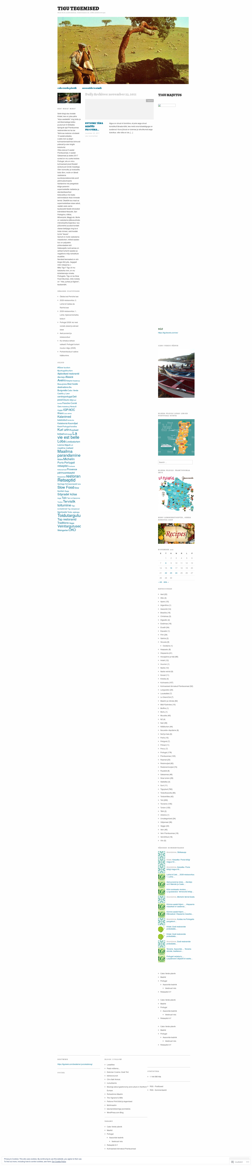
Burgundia (62, 390)
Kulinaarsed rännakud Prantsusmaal (174, 686)
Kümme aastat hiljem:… (176, 904)
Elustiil (163, 627)
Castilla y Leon (63, 393)
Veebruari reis (170, 988)
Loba (61, 441)
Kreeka (163, 678)
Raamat (163, 759)
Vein (162, 829)
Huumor (163, 664)
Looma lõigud (63, 444)
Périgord (163, 741)
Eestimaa (164, 623)
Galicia (163, 638)
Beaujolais (62, 384)
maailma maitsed (65, 447)
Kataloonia (62, 423)
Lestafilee (111, 1064)
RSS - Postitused (156, 1086)
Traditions (63, 522)
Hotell (162, 660)
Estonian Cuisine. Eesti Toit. (118, 1072)
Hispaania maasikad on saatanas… (180, 905)
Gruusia (163, 642)
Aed (162, 594)
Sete (79, 484)
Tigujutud (150, 100)
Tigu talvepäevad (73, 509)
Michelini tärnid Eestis (186, 897)
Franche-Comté (69, 403)
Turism (163, 807)
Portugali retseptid (66, 464)
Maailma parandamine (68, 453)
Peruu (162, 748)
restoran (73, 476)
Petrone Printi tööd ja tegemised (119, 1101)
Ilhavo (60, 413)
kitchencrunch (112, 1075)
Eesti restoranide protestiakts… (176, 927)
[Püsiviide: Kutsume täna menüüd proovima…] (119, 110)
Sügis (59, 498)
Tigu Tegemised (78, 8)
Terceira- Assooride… (175, 949)
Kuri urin (63, 429)
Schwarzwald (71, 483)
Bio (70, 387)
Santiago (61, 483)
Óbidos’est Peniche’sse (69, 296)
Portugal (163, 752)
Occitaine (166, 645)
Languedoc (164, 689)
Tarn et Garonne (73, 498)
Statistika (164, 781)
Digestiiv (163, 620)
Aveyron (69, 380)
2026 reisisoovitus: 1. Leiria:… (181, 875)
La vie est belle (68, 435)
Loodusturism (73, 441)
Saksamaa (164, 774)
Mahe (60, 459)
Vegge (71, 523)
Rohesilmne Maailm (115, 1094)
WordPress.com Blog (115, 1112)
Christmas (164, 616)
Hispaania (164, 653)
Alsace (69, 377)
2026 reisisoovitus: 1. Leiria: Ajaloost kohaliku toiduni (69, 315)
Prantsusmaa (165, 756)
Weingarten (62, 530)
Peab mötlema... (113, 1068)
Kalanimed (64, 416)
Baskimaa (76, 381)
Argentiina (164, 605)
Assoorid (163, 609)
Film (162, 634)
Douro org (68, 399)
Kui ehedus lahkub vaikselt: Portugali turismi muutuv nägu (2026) (69, 344)
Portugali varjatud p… (175, 956)
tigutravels (62, 511)
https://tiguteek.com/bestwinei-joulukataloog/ (74, 1064)
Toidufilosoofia (166, 792)
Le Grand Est (165, 697)
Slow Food (65, 487)
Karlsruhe (70, 420)
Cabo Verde (73, 390)
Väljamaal (164, 822)
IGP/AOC (69, 409)
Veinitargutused (69, 525)
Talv (64, 498)
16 (171, 568)
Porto (60, 462)
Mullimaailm (112, 1105)
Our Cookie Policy (59, 1161)
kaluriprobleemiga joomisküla (118, 1108)
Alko (162, 598)
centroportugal (64, 396)
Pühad (163, 745)
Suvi (162, 785)
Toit (161, 800)
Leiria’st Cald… (173, 874)
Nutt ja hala (164, 734)
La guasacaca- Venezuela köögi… (180, 891)
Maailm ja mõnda (167, 701)
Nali (162, 723)
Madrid (163, 977)
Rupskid (163, 770)
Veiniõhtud (164, 837)
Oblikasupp (181, 852)
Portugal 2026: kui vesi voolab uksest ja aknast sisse (69, 326)
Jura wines (68, 413)
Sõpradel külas (67, 494)
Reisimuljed (165, 763)
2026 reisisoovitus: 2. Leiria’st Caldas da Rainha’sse (68, 304)
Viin (161, 840)
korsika (73, 426)
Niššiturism (164, 726)
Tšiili (162, 811)
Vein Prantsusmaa (167, 833)
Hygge (60, 410)
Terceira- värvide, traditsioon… (179, 950)
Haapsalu (164, 649)
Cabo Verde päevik (67, 88)
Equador (163, 631)
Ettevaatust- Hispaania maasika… (180, 914)
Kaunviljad (73, 423)
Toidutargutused (72, 515)
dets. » (166, 582)
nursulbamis (112, 1083)
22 (166, 573)
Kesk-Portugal (63, 426)
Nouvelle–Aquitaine (168, 730)
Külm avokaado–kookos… (177, 889)
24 (176, 573)
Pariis (162, 737)
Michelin (69, 459)
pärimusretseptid (66, 472)
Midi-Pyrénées (166, 704)
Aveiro (61, 380)
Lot (71, 445)
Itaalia (162, 667)
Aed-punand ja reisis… (176, 882)
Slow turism (165, 778)
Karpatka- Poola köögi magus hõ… (178, 860)
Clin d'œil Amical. (114, 1079)
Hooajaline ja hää (167, 656)
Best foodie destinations (67, 385)
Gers (59, 406)
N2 (161, 719)
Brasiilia (163, 612)
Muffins (163, 708)
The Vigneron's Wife (115, 1097)
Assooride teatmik (92, 88)
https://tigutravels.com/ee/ (168, 332)
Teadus (60, 502)
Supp (67, 491)
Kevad (163, 675)
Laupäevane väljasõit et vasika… (180, 958)
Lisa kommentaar (91, 136)
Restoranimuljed (167, 767)
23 (171, 573)
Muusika (163, 715)
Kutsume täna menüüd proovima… (94, 126)
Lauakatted (164, 693)
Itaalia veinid (165, 671)
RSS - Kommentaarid (158, 1090)
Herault (73, 406)
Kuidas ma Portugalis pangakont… (180, 920)
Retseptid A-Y (165, 991)
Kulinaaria (164, 682)
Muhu (162, 712)
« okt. (160, 582)
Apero (162, 601)
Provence (72, 469)
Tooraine (163, 803)
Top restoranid (66, 519)
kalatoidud (62, 419)
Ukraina (163, 815)
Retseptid (66, 480)
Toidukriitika (165, 796)
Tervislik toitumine (66, 503)
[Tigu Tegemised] (123, 51)
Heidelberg (65, 406)
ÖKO (72, 529)
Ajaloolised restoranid (68, 373)
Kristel (169, 926)
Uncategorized (166, 818)
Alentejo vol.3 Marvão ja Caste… (179, 883)
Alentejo (61, 377)
